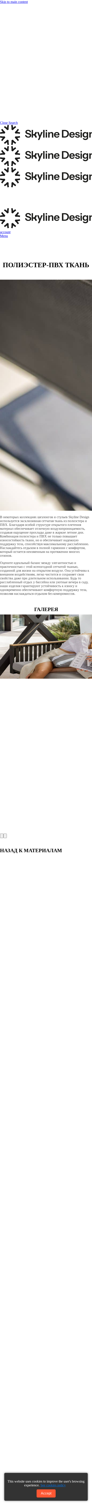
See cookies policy (53, 1485)
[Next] (5, 836)
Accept (46, 1493)
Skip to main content (14, 2)
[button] (4, 236)
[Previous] (1, 836)
